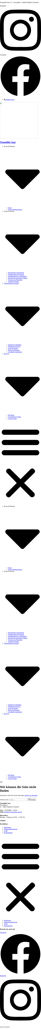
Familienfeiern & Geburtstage (17, 276)
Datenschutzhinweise (10, 829)
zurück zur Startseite (31, 795)
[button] (20, 462)
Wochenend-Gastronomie (16, 273)
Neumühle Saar (8, 142)
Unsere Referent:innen (15, 209)
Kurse (10, 208)
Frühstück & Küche (14, 346)
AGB (5, 831)
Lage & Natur (12, 418)
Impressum (7, 827)
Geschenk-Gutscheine (15, 352)
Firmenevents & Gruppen (16, 274)
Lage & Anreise (13, 348)
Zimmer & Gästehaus (14, 345)
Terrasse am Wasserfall (15, 280)
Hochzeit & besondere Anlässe (17, 278)
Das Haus (11, 415)
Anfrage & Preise (13, 281)
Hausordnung (8, 833)
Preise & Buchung (14, 350)
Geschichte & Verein (14, 417)
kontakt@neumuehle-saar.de (13, 812)
